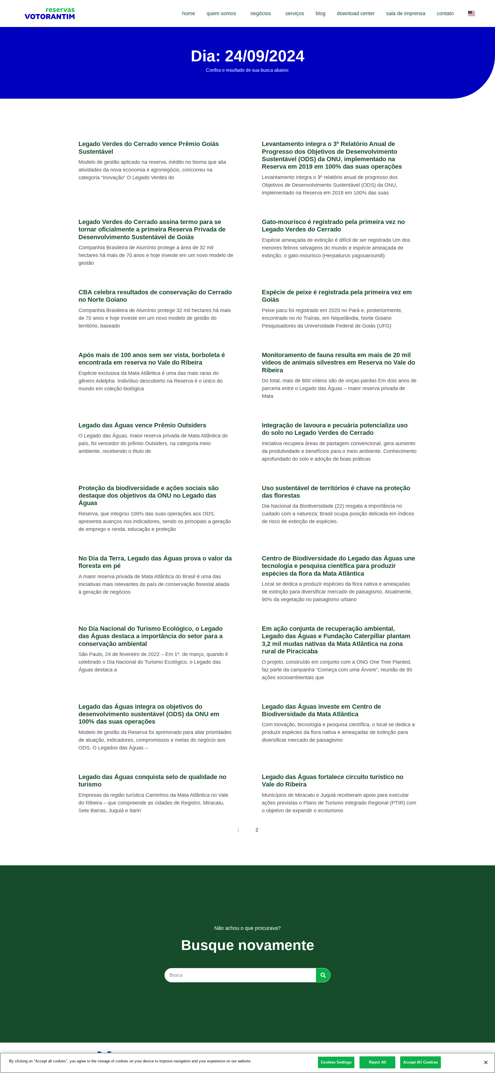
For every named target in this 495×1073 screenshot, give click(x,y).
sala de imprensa (405, 13)
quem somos (221, 13)
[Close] (486, 1062)
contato (445, 13)
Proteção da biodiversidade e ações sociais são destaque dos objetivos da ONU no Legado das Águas (148, 495)
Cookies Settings (336, 1062)
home (188, 13)
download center (356, 13)
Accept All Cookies (420, 1062)
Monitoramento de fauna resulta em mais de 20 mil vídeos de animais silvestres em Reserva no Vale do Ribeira (338, 362)
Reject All (377, 1062)
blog (320, 13)
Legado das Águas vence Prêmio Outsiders (142, 425)
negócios (260, 13)
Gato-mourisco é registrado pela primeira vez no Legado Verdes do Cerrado (333, 225)
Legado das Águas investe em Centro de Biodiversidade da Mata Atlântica (321, 710)
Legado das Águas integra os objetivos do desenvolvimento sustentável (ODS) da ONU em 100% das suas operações (148, 714)
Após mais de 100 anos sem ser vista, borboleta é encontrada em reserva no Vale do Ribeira (151, 358)
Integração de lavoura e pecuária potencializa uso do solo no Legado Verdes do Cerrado (335, 429)
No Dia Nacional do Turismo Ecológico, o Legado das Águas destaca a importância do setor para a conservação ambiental (150, 636)
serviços (294, 13)
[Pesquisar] (323, 975)
